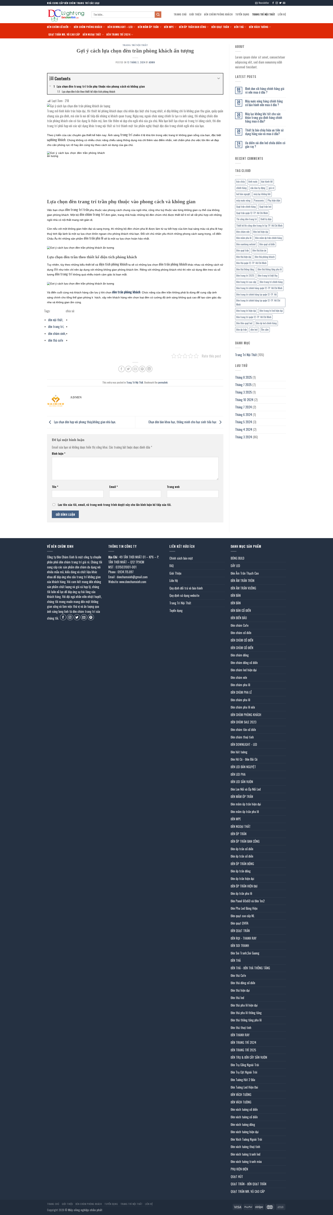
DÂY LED (235, 565)
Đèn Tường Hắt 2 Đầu (243, 1079)
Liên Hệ (282, 14)
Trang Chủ (180, 14)
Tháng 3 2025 (243, 392)
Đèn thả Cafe (238, 975)
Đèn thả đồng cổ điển (243, 982)
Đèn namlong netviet (246, 244)
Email (113, 487)
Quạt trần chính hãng (246, 206)
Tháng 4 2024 (243, 429)
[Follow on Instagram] (277, 3)
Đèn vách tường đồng (243, 1124)
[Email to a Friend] (135, 369)
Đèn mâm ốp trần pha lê (245, 811)
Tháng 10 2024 (244, 399)
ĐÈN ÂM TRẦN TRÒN (242, 580)
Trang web (173, 487)
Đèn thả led (237, 997)
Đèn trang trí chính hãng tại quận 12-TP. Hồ (256, 294)
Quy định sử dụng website (184, 595)
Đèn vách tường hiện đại (245, 1131)
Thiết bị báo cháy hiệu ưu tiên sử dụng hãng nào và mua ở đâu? (264, 132)
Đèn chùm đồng (240, 655)
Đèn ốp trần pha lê (241, 893)
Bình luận (58, 453)
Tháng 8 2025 (243, 377)
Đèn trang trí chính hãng (271, 282)
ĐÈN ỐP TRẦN (238, 833)
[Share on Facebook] (121, 369)
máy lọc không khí (262, 194)
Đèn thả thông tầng (245, 269)
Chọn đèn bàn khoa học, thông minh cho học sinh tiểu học (182, 422)
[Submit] (158, 14)
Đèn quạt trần (242, 250)
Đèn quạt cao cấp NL (242, 916)
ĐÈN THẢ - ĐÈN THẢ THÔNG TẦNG (250, 968)
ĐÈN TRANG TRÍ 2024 (118, 34)
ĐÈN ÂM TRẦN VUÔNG (243, 588)
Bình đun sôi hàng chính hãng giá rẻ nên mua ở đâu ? (264, 90)
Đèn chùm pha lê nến (243, 707)
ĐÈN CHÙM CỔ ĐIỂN (57, 27)
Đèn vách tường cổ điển (244, 1109)
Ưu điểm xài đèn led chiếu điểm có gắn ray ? (265, 144)
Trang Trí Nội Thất (263, 14)
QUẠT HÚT (237, 1176)
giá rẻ (271, 188)
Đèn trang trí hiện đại (246, 310)
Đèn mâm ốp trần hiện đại (246, 804)
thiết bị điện (266, 219)
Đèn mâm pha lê (243, 238)
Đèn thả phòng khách (265, 257)
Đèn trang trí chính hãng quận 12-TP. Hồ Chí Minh (259, 288)
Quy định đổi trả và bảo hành (186, 588)
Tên (55, 487)
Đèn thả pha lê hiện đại (244, 1005)
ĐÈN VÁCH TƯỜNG (258, 27)
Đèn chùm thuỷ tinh (242, 737)
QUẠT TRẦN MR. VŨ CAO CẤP (64, 34)
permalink (163, 382)
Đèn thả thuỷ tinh (241, 1027)
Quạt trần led (265, 206)
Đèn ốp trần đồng (241, 871)
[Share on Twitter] (128, 369)
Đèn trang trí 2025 (245, 275)
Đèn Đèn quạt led (244, 323)
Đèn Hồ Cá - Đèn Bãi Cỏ (244, 759)
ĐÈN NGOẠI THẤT (92, 34)
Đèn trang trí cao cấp (246, 282)
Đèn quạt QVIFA (239, 923)
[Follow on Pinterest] (91, 617)
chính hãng (241, 188)
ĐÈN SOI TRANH (240, 945)
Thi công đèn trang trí (246, 219)
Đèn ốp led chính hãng (266, 323)
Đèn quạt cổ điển (267, 244)
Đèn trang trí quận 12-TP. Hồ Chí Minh (253, 317)
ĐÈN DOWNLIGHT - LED (244, 744)
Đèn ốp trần (241, 329)
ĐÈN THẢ (239, 27)
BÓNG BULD (237, 558)
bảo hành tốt (267, 181)
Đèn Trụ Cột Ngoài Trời (244, 1072)
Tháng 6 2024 (243, 414)
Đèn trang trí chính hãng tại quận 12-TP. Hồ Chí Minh (258, 302)
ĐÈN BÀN (236, 595)
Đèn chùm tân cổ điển (243, 729)
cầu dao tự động (257, 188)
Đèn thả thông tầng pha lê (270, 269)
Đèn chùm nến (243, 232)
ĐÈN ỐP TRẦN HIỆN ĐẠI (244, 886)
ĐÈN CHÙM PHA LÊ (241, 692)
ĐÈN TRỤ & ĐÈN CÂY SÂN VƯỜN (249, 1057)
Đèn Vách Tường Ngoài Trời (246, 1139)
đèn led (254, 329)
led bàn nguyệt (243, 194)
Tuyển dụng (242, 14)
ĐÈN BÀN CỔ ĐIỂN (241, 610)
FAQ (171, 565)
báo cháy (240, 181)
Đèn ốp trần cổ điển (242, 849)
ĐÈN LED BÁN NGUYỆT (243, 767)
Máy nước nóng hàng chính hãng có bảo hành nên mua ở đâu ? (264, 103)
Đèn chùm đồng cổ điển (244, 662)
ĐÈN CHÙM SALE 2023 (243, 722)
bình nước (252, 181)
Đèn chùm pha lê (240, 684)
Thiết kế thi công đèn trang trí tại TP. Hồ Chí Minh (259, 225)
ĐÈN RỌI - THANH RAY (243, 938)
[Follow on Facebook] (273, 3)
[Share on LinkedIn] (149, 369)
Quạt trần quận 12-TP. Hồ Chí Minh (252, 213)
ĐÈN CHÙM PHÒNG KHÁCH (218, 14)
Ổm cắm (265, 329)
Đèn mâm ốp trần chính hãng (268, 238)
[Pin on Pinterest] (142, 369)
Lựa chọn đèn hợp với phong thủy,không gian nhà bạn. (84, 422)
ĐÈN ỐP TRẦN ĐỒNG (242, 863)
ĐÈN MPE (169, 27)
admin (152, 62)
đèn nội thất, (55, 320)
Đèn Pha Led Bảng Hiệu (244, 908)
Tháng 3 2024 (243, 437)
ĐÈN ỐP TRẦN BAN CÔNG (192, 27)
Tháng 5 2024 (243, 422)
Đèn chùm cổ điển (241, 632)
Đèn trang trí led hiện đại (271, 310)
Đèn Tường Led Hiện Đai (244, 1087)
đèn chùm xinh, (57, 333)
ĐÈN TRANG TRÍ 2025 (243, 1050)
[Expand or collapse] (218, 78)
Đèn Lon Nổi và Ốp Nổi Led (246, 789)
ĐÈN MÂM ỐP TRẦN (148, 27)
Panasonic (259, 200)
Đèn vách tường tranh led (245, 1154)
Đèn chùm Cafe (239, 625)
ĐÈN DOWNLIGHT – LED (120, 27)
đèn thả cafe (55, 340)
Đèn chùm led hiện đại (244, 670)
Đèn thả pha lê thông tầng (246, 1012)
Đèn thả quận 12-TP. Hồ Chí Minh (251, 263)
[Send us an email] (284, 3)
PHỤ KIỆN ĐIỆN (239, 1169)
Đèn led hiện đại (260, 232)
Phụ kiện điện (274, 200)
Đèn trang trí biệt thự (268, 275)
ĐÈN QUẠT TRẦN (220, 27)
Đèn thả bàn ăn (259, 250)
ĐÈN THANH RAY (240, 1035)
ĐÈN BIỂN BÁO (239, 618)
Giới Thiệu (195, 14)
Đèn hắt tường (239, 752)
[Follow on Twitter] (280, 3)
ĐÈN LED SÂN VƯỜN (242, 781)
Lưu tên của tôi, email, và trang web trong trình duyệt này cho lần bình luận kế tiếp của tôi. (114, 505)
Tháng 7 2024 (243, 407)
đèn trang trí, (56, 326)
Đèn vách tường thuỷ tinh (245, 1146)
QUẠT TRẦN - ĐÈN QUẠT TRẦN (248, 1184)
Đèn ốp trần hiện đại (242, 878)
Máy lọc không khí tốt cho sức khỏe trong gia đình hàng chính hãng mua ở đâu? (263, 117)
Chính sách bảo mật (181, 558)
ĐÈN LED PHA (238, 774)
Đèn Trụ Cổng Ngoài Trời (245, 1065)
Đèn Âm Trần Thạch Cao (245, 573)
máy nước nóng (243, 200)
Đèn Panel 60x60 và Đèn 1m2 (248, 901)
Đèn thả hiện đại (243, 257)
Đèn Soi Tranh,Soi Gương (245, 953)
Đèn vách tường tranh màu (246, 1161)
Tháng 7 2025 (243, 384)
